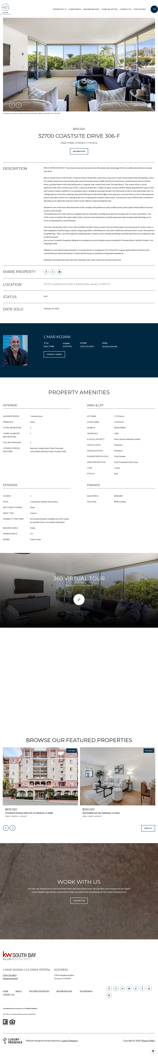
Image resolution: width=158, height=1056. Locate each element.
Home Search (75, 9)
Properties (58, 9)
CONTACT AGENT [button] (54, 354)
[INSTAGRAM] (115, 988)
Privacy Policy (148, 1040)
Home (5, 991)
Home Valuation (109, 9)
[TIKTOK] (135, 988)
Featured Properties (39, 991)
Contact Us (8, 994)
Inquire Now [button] (79, 151)
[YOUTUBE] (129, 988)
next (18, 105)
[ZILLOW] (109, 995)
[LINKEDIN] (122, 988)
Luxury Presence (69, 1040)
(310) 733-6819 (140, 9)
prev (12, 105)
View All (148, 828)
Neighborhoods (91, 9)
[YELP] (142, 988)
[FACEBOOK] (109, 988)
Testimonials (85, 991)
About (19, 991)
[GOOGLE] (149, 988)
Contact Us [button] (79, 901)
